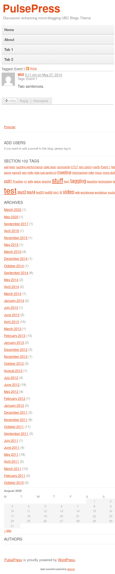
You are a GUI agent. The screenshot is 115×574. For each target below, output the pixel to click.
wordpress (87, 192)
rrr (25, 181)
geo (24, 172)
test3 (21, 192)
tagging (78, 180)
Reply (24, 100)
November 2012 (16, 356)
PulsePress (31, 8)
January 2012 (14, 405)
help (37, 172)
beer (12, 167)
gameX (16, 172)
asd (6, 167)
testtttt (48, 192)
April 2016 (11, 230)
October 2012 (14, 363)
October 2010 (14, 482)
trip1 (56, 192)
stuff (57, 180)
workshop (101, 192)
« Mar (7, 530)
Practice (18, 181)
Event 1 (105, 167)
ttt (61, 192)
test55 (40, 192)
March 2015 (12, 251)
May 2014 (11, 279)
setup (37, 181)
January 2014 (14, 300)
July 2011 (11, 440)
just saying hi (48, 172)
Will (21, 74)
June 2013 (12, 314)
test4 (31, 192)
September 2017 (16, 223)
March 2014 (12, 293)
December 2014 (16, 258)
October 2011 (14, 426)
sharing (46, 181)
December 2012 (16, 349)
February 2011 (14, 475)
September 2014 (16, 272)
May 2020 (11, 216)
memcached (79, 172)
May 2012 (11, 391)
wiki (77, 192)
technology (105, 181)
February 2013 (14, 335)
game (7, 172)
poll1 (8, 181)
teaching (92, 181)
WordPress (66, 559)
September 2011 (16, 433)
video (68, 191)
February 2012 (14, 398)
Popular (10, 126)
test (10, 190)
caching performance (29, 167)
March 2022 (12, 209)
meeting (64, 172)
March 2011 (12, 468)
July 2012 (11, 377)
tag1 (67, 181)
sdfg (30, 181)
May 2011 (11, 454)
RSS (33, 68)
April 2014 (11, 286)
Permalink (40, 100)
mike (91, 172)
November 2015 (16, 237)
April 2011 (11, 461)
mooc (98, 172)
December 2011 (16, 412)
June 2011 (12, 447)
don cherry (86, 167)
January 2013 (14, 342)
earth (96, 167)
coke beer (50, 167)
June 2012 (12, 384)
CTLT (74, 167)
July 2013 (11, 307)
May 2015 (11, 244)
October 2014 (14, 265)
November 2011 (16, 419)
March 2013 (12, 328)
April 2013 (11, 321)
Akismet (71, 569)
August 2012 (13, 370)
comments (63, 167)
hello (30, 172)
